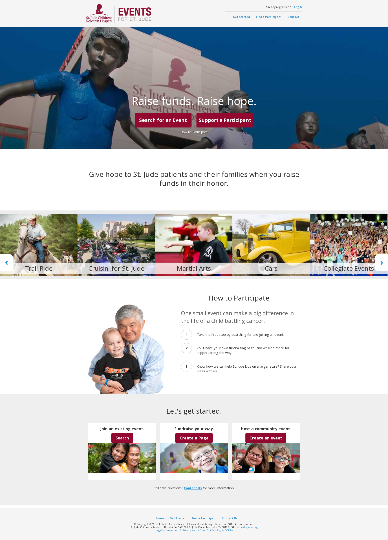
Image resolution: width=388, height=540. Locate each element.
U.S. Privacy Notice (188, 530)
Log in (298, 7)
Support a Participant (225, 120)
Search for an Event (163, 120)
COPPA (229, 530)
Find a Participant (269, 17)
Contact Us (193, 488)
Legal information (166, 530)
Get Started (241, 17)
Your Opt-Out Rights (212, 530)
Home (160, 518)
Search (122, 438)
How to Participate (194, 132)
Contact (293, 17)
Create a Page (194, 438)
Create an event (265, 438)
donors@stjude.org (246, 527)
